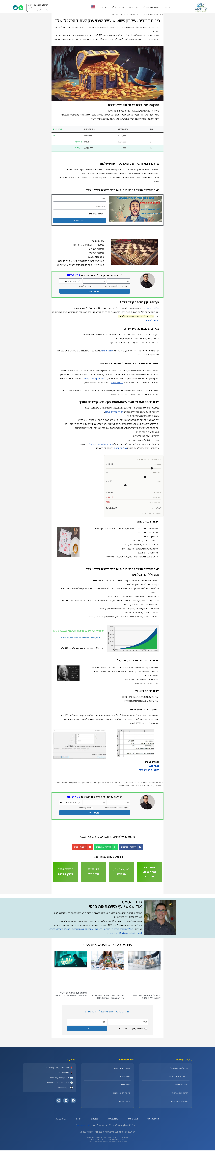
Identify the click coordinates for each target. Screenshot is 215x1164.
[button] (53, 836)
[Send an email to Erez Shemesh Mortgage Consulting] (15, 7)
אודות (104, 7)
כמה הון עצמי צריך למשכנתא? (178, 1105)
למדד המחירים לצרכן (114, 411)
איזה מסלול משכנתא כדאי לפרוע (99, 444)
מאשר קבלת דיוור (95, 213)
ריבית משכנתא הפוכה (181, 1113)
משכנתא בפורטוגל (102, 957)
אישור (120, 1158)
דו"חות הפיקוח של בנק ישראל (94, 378)
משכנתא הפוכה (124, 1113)
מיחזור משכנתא (124, 1130)
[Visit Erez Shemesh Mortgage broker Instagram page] (58, 1129)
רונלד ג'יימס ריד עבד (150, 308)
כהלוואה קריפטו (120, 448)
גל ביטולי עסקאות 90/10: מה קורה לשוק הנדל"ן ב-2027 (146, 1025)
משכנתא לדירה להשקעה (121, 1121)
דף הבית (161, 14)
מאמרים (168, 7)
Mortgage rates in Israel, (130, 961)
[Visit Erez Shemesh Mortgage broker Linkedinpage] (66, 1129)
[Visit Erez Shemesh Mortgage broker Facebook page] (73, 1129)
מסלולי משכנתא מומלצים (122, 957)
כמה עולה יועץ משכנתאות (82, 957)
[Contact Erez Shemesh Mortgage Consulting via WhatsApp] (20, 7)
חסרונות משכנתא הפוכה (60, 957)
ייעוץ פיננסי (133, 7)
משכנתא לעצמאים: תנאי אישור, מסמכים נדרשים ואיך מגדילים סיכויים (71, 1023)
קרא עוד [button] (83, 848)
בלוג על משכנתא (153, 14)
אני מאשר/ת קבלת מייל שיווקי (132, 1057)
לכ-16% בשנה (117, 382)
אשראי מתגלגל (107, 350)
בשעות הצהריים (110, 286)
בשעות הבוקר (123, 286)
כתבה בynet (153, 765)
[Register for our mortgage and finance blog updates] (46, 7)
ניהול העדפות (95, 1158)
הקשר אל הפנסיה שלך (148, 769)
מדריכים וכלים (117, 7)
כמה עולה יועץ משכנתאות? (179, 1097)
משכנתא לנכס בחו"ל (123, 1105)
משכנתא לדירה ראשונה (122, 1097)
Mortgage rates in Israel (179, 1130)
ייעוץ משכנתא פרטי (151, 7)
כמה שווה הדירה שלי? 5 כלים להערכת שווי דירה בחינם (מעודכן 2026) (107, 1025)
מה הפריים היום (112, 961)
